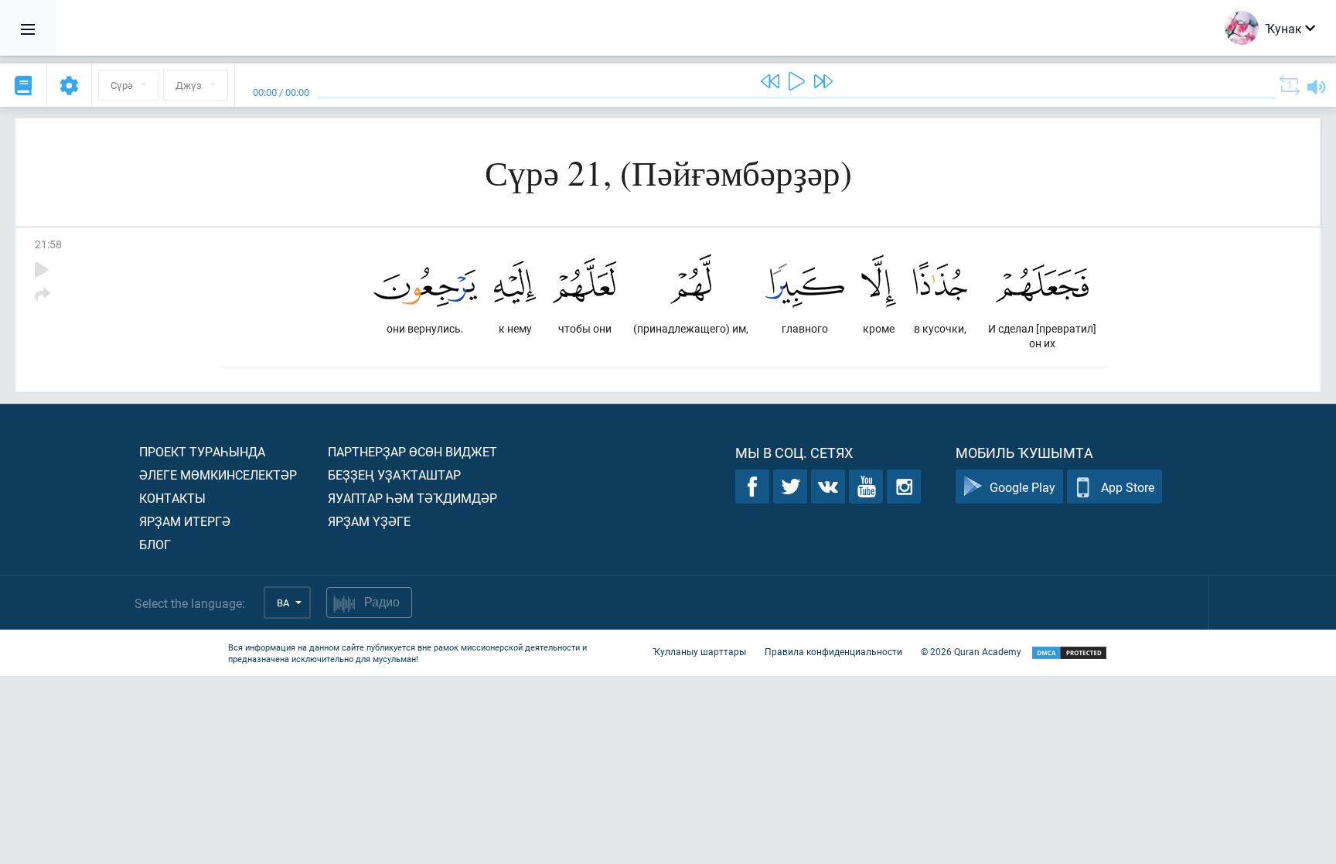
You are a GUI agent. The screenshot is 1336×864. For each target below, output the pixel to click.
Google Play (1022, 487)
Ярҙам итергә (184, 521)
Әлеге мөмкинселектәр (218, 474)
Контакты (172, 498)
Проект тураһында (202, 451)
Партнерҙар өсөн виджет (412, 451)
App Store (1127, 487)
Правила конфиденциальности (833, 651)
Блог (155, 544)
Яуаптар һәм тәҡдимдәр (412, 498)
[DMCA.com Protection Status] (1069, 653)
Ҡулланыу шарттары (699, 651)
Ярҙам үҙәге (369, 521)
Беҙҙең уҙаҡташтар (394, 474)
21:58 (48, 244)
